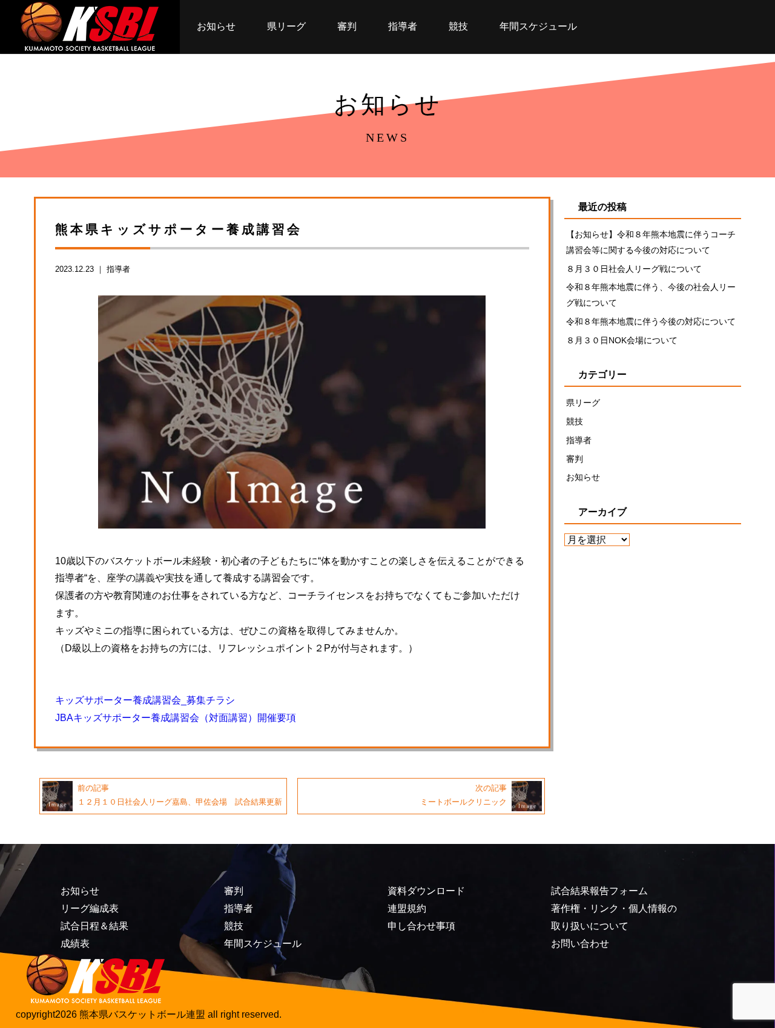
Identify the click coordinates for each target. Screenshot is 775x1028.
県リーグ (286, 26)
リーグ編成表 (90, 908)
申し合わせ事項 (421, 926)
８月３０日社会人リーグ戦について (634, 269)
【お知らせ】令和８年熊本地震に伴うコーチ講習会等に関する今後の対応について (651, 242)
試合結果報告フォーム (599, 891)
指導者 (402, 26)
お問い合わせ (580, 943)
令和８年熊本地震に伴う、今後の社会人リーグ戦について (651, 295)
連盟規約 (407, 908)
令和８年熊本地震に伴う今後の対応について (651, 321)
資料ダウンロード (426, 891)
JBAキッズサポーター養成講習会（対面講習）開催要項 (175, 718)
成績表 (75, 943)
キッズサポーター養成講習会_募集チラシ (145, 700)
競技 (458, 26)
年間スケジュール (538, 26)
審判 (347, 26)
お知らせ (216, 26)
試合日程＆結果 (94, 926)
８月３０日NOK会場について (622, 340)
